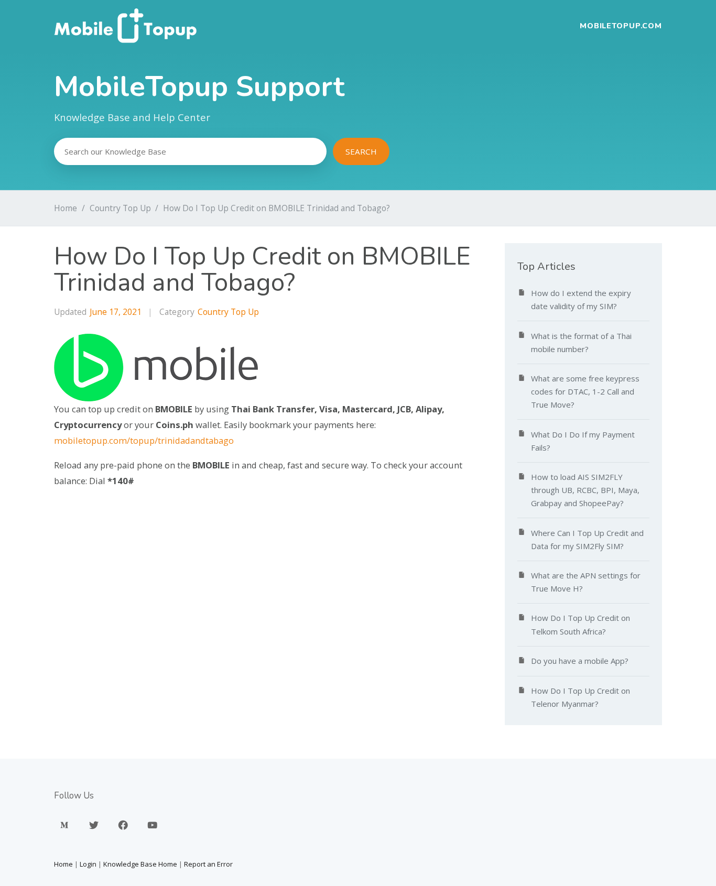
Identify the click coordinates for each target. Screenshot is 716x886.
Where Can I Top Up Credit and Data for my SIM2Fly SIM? (587, 539)
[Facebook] (123, 824)
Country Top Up (120, 208)
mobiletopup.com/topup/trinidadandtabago (144, 440)
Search (361, 151)
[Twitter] (93, 824)
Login (88, 864)
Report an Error (208, 864)
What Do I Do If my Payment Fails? (583, 441)
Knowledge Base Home (140, 864)
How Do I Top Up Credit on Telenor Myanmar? (580, 697)
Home (65, 208)
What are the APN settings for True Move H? (586, 582)
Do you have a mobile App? (579, 660)
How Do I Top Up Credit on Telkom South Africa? (580, 624)
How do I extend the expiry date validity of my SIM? (581, 299)
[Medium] (64, 824)
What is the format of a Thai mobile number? (581, 342)
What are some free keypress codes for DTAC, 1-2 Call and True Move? (585, 391)
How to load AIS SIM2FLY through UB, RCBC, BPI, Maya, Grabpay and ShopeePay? (585, 490)
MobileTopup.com (621, 25)
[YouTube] (152, 824)
